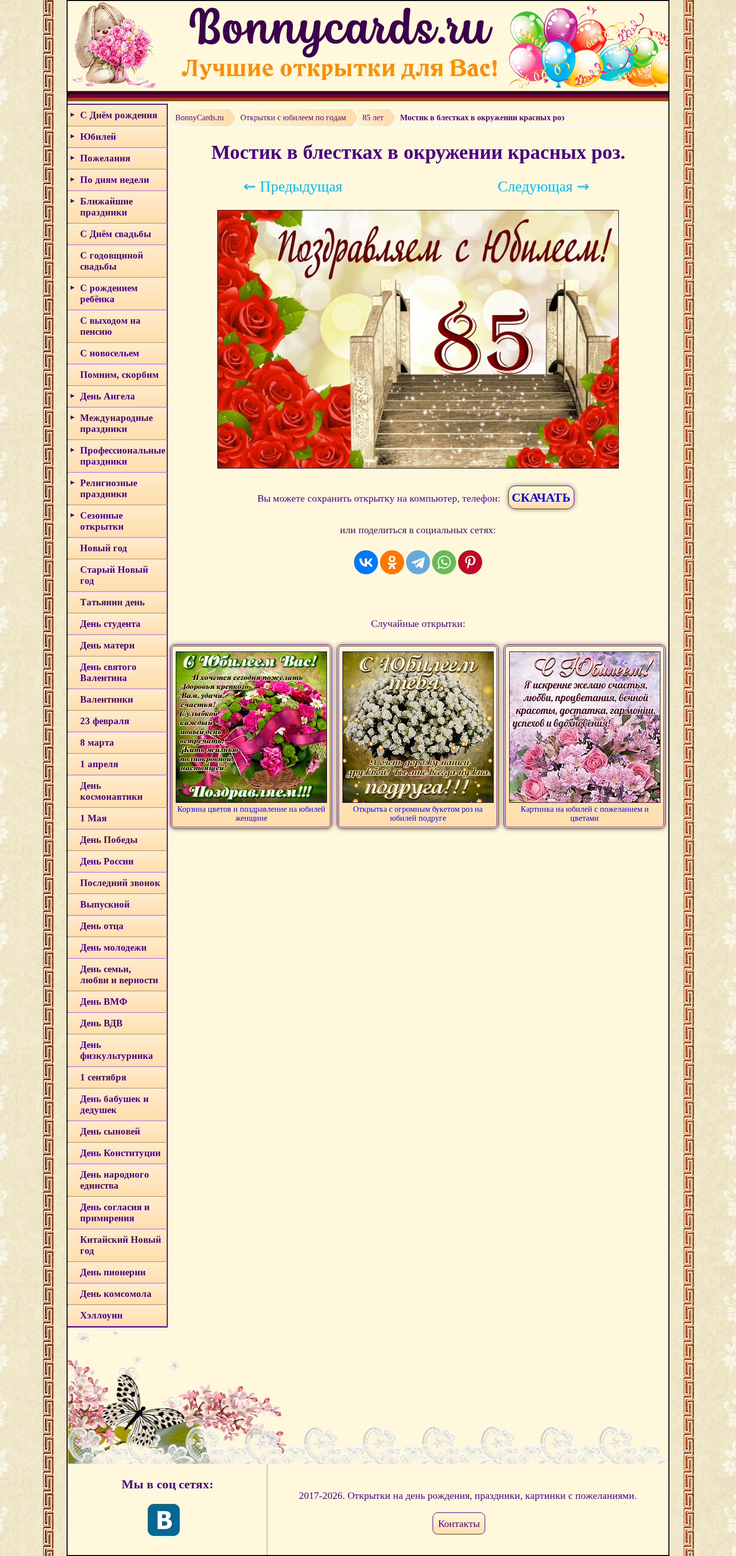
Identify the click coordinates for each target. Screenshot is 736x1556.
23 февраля (104, 721)
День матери (107, 645)
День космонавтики (111, 791)
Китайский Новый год (120, 1245)
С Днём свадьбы (115, 234)
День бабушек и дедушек (114, 1104)
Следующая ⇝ (543, 186)
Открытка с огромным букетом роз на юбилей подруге (418, 813)
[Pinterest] (470, 562)
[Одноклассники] (392, 562)
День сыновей (110, 1131)
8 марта (97, 742)
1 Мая (93, 818)
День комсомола (116, 1293)
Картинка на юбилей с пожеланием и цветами (585, 813)
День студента (110, 623)
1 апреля (99, 764)
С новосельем (109, 353)
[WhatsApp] (444, 562)
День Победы (109, 839)
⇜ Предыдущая (292, 186)
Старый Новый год (114, 575)
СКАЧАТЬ (541, 497)
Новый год (103, 548)
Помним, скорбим (119, 374)
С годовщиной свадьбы (111, 261)
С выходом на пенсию (110, 326)
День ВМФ (103, 1001)
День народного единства (114, 1180)
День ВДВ (101, 1023)
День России (107, 861)
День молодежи (113, 947)
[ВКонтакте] (366, 562)
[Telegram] (418, 562)
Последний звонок (120, 882)
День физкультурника (116, 1050)
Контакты (459, 1523)
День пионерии (113, 1272)
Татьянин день (112, 602)
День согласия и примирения (115, 1212)
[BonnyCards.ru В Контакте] (164, 1520)
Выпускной (105, 904)
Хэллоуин (101, 1315)
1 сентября (103, 1077)
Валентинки (106, 699)
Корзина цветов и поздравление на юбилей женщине (251, 813)
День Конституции (120, 1153)
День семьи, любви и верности (119, 974)
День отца (102, 926)
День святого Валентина (108, 672)
